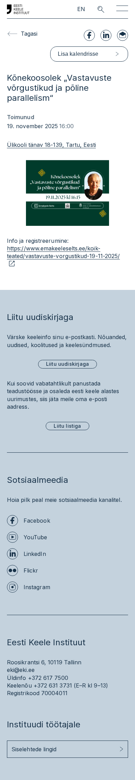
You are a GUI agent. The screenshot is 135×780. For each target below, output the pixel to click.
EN (81, 9)
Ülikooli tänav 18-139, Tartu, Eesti (51, 144)
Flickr (31, 570)
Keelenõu (19, 685)
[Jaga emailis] (122, 35)
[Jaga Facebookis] (89, 35)
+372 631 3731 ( (55, 685)
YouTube (35, 537)
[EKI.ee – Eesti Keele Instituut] (18, 9)
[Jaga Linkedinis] (105, 35)
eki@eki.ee (21, 669)
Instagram (37, 587)
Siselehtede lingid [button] (33, 749)
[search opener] (94, 9)
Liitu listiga (67, 426)
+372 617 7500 (48, 677)
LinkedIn (35, 553)
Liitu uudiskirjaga (67, 364)
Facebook (37, 520)
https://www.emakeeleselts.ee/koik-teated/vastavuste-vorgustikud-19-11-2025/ (63, 252)
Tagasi (29, 33)
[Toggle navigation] (122, 9)
